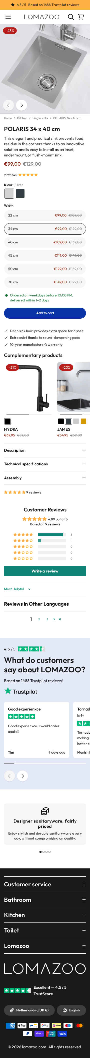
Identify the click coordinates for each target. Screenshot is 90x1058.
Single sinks (40, 118)
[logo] (41, 17)
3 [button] (47, 619)
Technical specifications (26, 463)
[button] (28, 175)
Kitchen (22, 118)
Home (8, 118)
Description (15, 450)
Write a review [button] (45, 570)
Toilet (11, 930)
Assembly (13, 477)
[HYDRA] (29, 387)
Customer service (27, 884)
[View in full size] (45, 69)
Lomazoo (16, 945)
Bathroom (17, 899)
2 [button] (39, 619)
